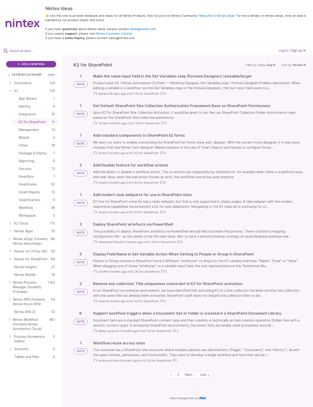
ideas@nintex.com (143, 29)
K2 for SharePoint (147, 93)
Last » (204, 375)
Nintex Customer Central (114, 33)
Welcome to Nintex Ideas (217, 15)
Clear (51, 74)
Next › (190, 375)
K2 (131, 93)
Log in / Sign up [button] (291, 50)
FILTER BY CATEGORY (27, 74)
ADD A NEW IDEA (33, 64)
